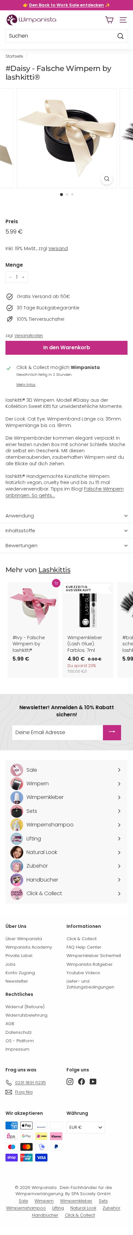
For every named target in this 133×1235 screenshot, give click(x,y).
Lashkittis (54, 570)
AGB (9, 1024)
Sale (23, 1201)
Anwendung (19, 515)
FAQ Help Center (83, 947)
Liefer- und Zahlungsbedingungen (90, 984)
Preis (11, 221)
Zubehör (111, 1208)
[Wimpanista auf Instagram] (69, 1081)
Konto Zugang (20, 973)
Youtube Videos (83, 973)
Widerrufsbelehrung (26, 1015)
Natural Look (83, 1208)
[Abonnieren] (112, 732)
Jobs (10, 964)
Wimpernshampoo (26, 1208)
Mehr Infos (26, 384)
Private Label (18, 955)
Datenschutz (18, 1032)
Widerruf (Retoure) (25, 1007)
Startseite (14, 56)
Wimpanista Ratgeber (89, 964)
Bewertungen (21, 545)
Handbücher (45, 1215)
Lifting (58, 1208)
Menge (14, 264)
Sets (103, 1201)
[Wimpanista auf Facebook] (81, 1081)
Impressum (17, 1049)
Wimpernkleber (76, 1201)
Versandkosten (29, 335)
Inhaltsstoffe (20, 530)
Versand (58, 248)
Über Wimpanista (23, 939)
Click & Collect (81, 939)
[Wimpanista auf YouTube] (93, 1081)
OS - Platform (19, 1041)
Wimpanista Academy (28, 947)
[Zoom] (107, 179)
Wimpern (44, 1201)
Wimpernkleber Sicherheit (93, 955)
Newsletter (16, 981)
